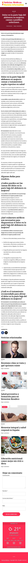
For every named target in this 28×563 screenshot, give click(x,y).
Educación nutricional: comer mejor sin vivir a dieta (12, 461)
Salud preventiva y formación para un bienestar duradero (10, 396)
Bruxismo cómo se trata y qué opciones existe (13, 364)
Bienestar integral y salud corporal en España (13, 428)
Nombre (5, 491)
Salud (14, 11)
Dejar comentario (18, 26)
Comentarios (5, 475)
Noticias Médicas (5, 560)
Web (3, 505)
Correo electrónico (7, 498)
